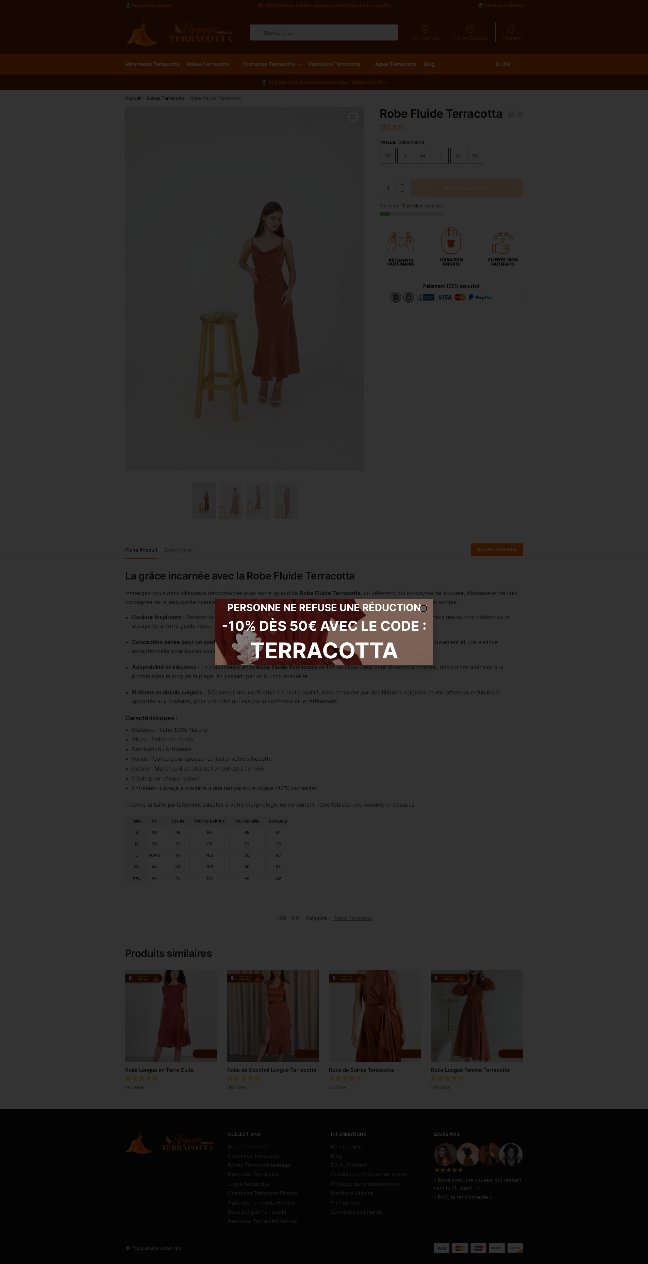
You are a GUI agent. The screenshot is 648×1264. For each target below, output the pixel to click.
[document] (324, 632)
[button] (423, 608)
